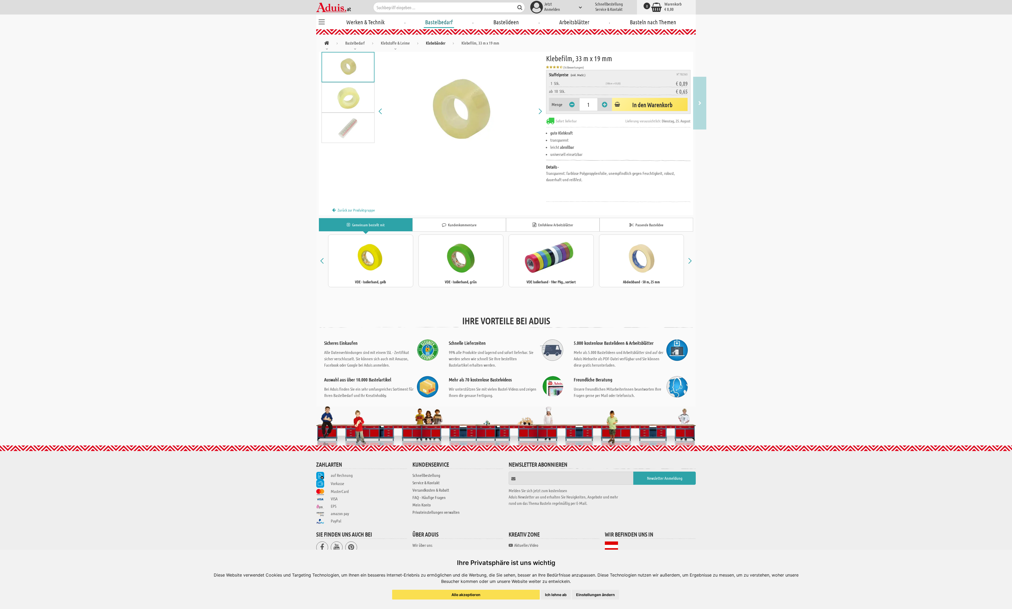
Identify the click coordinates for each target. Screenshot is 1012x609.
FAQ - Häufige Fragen (429, 497)
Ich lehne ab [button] (556, 594)
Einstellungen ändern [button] (595, 594)
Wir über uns (422, 545)
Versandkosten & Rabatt (430, 489)
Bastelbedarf (439, 21)
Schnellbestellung (609, 3)
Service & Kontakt (608, 9)
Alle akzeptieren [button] (465, 594)
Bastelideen (506, 21)
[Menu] (321, 21)
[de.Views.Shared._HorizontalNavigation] (326, 44)
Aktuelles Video (526, 545)
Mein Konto (421, 504)
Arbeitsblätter (574, 21)
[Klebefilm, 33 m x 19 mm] (460, 111)
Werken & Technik (365, 21)
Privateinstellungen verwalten (436, 512)
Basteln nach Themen (653, 21)
